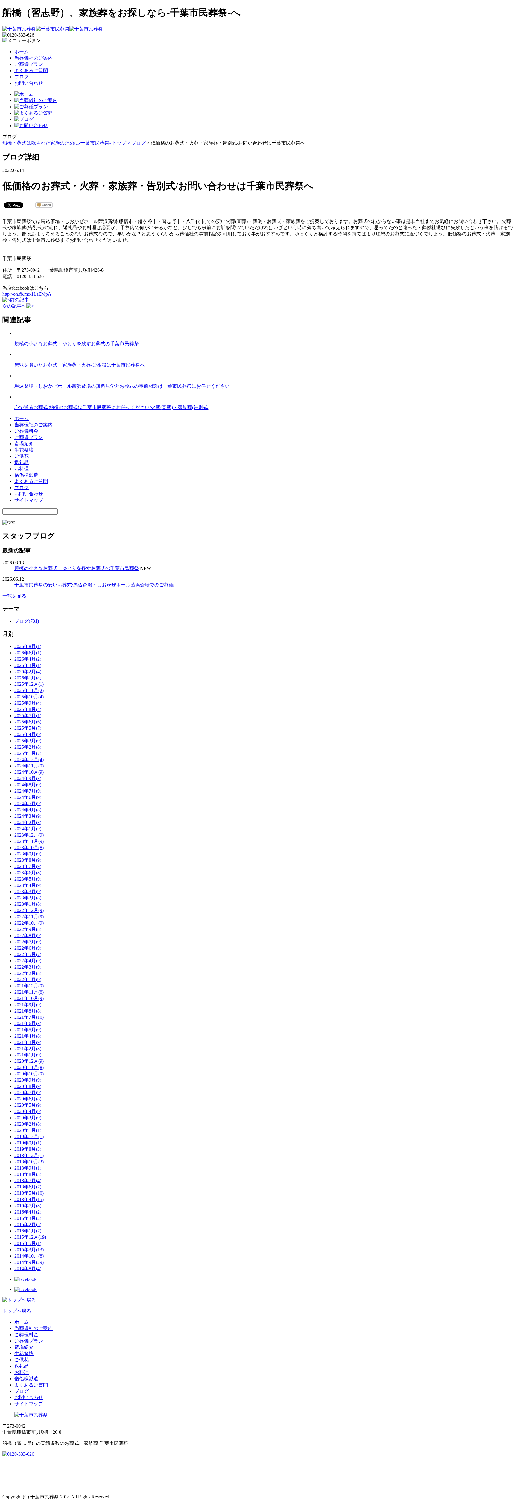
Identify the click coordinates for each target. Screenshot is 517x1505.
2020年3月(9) (27, 1117)
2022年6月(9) (27, 948)
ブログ (21, 76)
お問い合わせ (28, 83)
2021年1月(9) (27, 1054)
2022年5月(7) (27, 954)
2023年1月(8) (27, 904)
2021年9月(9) (27, 1004)
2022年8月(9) (27, 935)
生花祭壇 (24, 449)
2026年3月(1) (27, 665)
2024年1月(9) (27, 828)
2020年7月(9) (27, 1092)
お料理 (21, 468)
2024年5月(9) (27, 803)
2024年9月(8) (27, 778)
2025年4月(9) (27, 734)
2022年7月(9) (27, 941)
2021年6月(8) (27, 1023)
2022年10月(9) (29, 922)
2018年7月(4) (27, 1180)
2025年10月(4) (29, 696)
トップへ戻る (16, 1311)
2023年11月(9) (29, 841)
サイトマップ (28, 500)
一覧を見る (14, 595)
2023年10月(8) (29, 847)
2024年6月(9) (27, 797)
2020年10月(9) (29, 1073)
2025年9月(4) (27, 703)
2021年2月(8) (27, 1048)
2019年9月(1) (27, 1142)
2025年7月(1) (27, 715)
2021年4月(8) (27, 1036)
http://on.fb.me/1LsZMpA (26, 294)
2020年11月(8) (29, 1067)
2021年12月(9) (29, 985)
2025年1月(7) (27, 753)
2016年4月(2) (27, 1211)
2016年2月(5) (27, 1224)
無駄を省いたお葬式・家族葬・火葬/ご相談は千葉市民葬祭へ (79, 364)
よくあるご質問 (31, 70)
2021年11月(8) (29, 992)
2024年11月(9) (29, 765)
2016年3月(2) (27, 1218)
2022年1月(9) (27, 979)
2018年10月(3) (29, 1161)
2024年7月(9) (27, 790)
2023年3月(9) (27, 891)
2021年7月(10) (29, 1017)
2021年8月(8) (27, 1010)
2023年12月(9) (29, 834)
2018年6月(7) (27, 1186)
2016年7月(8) (27, 1205)
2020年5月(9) (27, 1105)
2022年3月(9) (27, 966)
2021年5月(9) (27, 1029)
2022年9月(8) (27, 929)
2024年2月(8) (27, 822)
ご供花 (21, 456)
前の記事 (19, 299)
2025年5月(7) (27, 728)
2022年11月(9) (29, 916)
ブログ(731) (26, 621)
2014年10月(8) (29, 1255)
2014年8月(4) (27, 1268)
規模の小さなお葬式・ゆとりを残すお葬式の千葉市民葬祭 (76, 343)
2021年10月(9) (29, 998)
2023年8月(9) (27, 860)
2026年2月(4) (27, 671)
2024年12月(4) (29, 759)
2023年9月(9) (27, 853)
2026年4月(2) (27, 659)
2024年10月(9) (29, 772)
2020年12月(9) (29, 1061)
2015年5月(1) (27, 1243)
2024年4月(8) (27, 809)
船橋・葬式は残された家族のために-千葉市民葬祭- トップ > (66, 142)
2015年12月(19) (30, 1237)
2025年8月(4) (27, 709)
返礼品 (21, 462)
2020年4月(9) (27, 1111)
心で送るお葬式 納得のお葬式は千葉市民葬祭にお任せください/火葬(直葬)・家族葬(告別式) (111, 407)
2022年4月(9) (27, 960)
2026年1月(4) (27, 677)
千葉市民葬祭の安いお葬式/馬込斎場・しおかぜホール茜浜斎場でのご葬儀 (94, 584)
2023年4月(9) (27, 885)
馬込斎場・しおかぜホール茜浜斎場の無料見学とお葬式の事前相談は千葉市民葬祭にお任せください (122, 386)
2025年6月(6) (27, 721)
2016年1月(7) (27, 1230)
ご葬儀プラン (28, 64)
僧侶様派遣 (26, 475)
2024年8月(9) (27, 784)
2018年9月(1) (27, 1167)
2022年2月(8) (27, 973)
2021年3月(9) (27, 1042)
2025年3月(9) (27, 740)
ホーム (21, 51)
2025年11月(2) (29, 690)
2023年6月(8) (27, 872)
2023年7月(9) (27, 866)
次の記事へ (14, 305)
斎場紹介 (24, 443)
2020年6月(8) (27, 1098)
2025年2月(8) (27, 747)
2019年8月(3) (27, 1149)
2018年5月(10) (29, 1193)
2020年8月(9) (27, 1086)
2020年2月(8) (27, 1124)
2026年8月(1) (27, 646)
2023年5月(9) (27, 878)
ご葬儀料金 (26, 431)
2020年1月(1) (27, 1130)
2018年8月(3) (27, 1174)
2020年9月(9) (27, 1080)
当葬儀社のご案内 (33, 57)
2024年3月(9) (27, 816)
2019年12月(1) (29, 1136)
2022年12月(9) (29, 910)
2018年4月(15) (29, 1199)
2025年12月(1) (29, 684)
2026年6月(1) (27, 652)
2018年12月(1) (29, 1155)
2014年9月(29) (29, 1262)
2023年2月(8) (27, 897)
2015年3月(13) (29, 1249)
